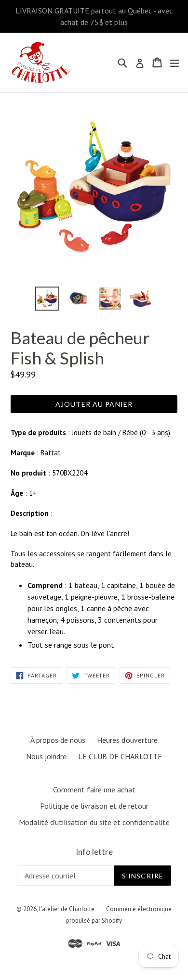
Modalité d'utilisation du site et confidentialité (94, 822)
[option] (47, 298)
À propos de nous (57, 740)
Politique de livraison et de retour (94, 806)
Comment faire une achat (94, 789)
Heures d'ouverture (127, 740)
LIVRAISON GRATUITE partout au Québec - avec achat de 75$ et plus (94, 16)
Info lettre (94, 852)
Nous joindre (46, 756)
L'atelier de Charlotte (66, 909)
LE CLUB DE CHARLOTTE (120, 756)
